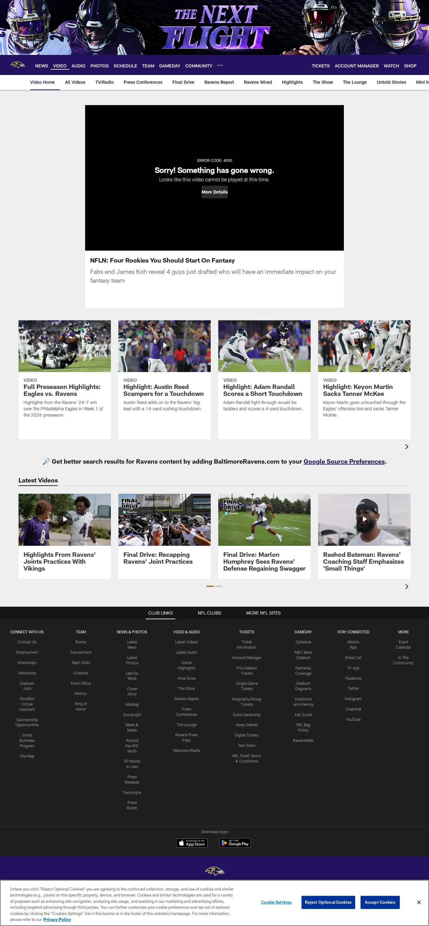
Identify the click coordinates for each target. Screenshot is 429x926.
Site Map (27, 756)
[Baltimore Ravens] (214, 872)
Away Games (247, 724)
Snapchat (353, 709)
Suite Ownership (247, 714)
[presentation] (407, 447)
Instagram (353, 698)
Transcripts (132, 792)
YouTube (353, 719)
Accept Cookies (380, 902)
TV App (353, 668)
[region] (214, 903)
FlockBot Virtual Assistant (27, 703)
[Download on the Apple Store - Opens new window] (191, 843)
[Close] (419, 902)
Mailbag (132, 704)
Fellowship (27, 673)
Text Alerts (247, 745)
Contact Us (27, 642)
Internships (27, 662)
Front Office (81, 683)
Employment (27, 652)
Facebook (353, 678)
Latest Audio (186, 652)
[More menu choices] (219, 65)
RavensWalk (303, 740)
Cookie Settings (276, 902)
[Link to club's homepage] (17, 64)
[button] (215, 192)
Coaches (80, 673)
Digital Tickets (246, 735)
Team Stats (80, 662)
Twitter (353, 688)
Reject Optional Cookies (328, 902)
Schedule (303, 642)
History (81, 693)
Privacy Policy (57, 919)
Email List (353, 657)
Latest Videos (186, 642)
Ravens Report (186, 698)
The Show (186, 688)
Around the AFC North (132, 745)
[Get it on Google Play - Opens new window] (235, 846)
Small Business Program (27, 740)
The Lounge (187, 724)
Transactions (80, 652)
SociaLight (132, 714)
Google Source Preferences (344, 461)
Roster (80, 642)
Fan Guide (303, 714)
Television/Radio (186, 750)
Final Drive (186, 678)
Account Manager (247, 657)
